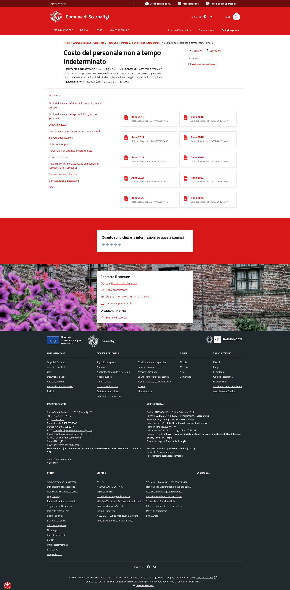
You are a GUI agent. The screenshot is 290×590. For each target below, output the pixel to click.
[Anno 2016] (185, 117)
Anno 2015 (137, 117)
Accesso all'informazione (179, 30)
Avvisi (183, 372)
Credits (50, 540)
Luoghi (216, 367)
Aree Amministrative (57, 367)
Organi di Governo (56, 362)
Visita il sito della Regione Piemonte (164, 491)
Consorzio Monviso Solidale (110, 506)
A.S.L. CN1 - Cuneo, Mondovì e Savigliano (117, 515)
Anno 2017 (137, 137)
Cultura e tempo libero (108, 391)
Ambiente (102, 367)
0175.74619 (58, 419)
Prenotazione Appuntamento (61, 501)
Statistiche (52, 549)
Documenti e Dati (55, 376)
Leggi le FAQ (53, 496)
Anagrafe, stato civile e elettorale (113, 372)
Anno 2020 (197, 157)
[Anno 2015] (126, 117)
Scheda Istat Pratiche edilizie (160, 501)
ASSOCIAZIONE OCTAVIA (110, 486)
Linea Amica (152, 515)
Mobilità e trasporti (147, 372)
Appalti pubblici (104, 376)
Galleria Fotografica (223, 376)
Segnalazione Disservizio (59, 506)
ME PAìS (101, 482)
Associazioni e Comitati (224, 391)
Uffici (49, 372)
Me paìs (184, 367)
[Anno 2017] (126, 137)
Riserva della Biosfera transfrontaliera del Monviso (171, 486)
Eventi (216, 362)
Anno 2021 (137, 178)
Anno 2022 (197, 178)
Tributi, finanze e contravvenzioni (154, 381)
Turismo (141, 386)
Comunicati (185, 376)
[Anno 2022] (185, 178)
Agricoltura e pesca (106, 362)
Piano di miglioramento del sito (62, 491)
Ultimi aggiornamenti (57, 544)
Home (67, 43)
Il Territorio (218, 372)
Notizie (183, 362)
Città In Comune (205, 577)
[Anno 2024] (185, 198)
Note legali (52, 530)
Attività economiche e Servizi (227, 386)
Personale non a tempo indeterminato (141, 43)
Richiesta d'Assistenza (58, 511)
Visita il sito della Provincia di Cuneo (164, 496)
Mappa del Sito (54, 554)
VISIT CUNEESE (105, 491)
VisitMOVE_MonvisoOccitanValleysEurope (167, 482)
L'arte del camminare (156, 511)
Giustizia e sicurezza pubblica (152, 362)
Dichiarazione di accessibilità (61, 486)
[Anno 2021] (126, 178)
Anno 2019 (137, 157)
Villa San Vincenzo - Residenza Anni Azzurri (119, 501)
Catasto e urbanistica (107, 386)
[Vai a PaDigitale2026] (224, 339)
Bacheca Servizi (55, 515)
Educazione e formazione (109, 396)
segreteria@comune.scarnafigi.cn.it (71, 434)
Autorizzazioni (104, 381)
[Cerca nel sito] (236, 16)
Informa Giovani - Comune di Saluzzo (164, 506)
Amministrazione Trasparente (88, 43)
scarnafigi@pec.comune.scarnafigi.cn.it (72, 430)
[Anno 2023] (126, 198)
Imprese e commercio (148, 367)
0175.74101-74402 (61, 416)
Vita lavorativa (145, 391)
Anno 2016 (197, 117)
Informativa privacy (56, 525)
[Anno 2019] (126, 158)
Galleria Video (220, 381)
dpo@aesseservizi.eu (163, 452)
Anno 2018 (197, 137)
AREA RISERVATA (145, 585)
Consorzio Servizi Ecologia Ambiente (115, 520)
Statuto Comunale (56, 520)
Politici (50, 391)
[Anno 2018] (185, 137)
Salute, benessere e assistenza (153, 376)
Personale (113, 43)
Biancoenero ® (157, 581)
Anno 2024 (197, 198)
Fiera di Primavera (106, 511)
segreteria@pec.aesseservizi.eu (167, 455)
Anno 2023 (137, 198)
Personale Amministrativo (60, 386)
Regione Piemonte (58, 3)
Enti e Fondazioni (55, 381)
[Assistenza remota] (216, 577)
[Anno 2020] (185, 158)
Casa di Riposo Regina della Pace (113, 496)
